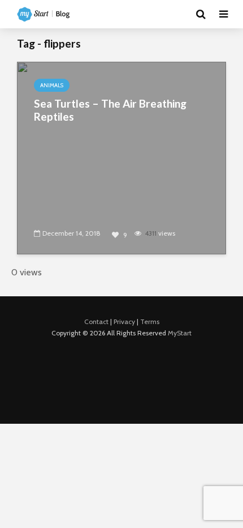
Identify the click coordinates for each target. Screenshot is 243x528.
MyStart (180, 333)
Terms (149, 321)
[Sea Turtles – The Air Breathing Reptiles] (121, 157)
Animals (51, 85)
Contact (96, 321)
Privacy (124, 321)
